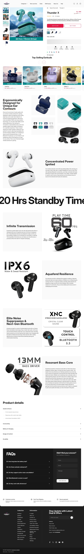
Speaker (19, 515)
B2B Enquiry (20, 539)
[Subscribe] (72, 517)
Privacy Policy (33, 519)
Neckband (19, 529)
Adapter (19, 519)
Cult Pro (7, 86)
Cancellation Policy (34, 525)
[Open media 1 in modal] (26, 24)
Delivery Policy (33, 521)
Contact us (32, 517)
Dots (45, 86)
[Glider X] (71, 75)
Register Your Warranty (33, 532)
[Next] (40, 26)
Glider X (66, 86)
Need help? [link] (51, 54)
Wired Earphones (21, 523)
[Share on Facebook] (49, 52)
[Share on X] (51, 52)
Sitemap (31, 540)
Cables (19, 527)
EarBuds (19, 513)
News (31, 534)
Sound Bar (19, 521)
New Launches (20, 537)
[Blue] (56, 32)
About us (32, 515)
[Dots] (52, 75)
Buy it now (73, 25)
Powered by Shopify (15, 549)
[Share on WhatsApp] (47, 52)
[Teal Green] (48, 32)
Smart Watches (20, 525)
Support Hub (33, 538)
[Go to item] (6, 10)
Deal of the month (54, 8)
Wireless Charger (21, 531)
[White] (59, 32)
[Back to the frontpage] (47, 8)
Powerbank (20, 517)
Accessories (20, 533)
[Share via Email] (58, 52)
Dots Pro (27, 86)
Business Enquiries (34, 527)
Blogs (31, 536)
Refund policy (5, 551)
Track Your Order (34, 523)
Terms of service (11, 551)
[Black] (52, 32)
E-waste (31, 513)
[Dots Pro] (32, 75)
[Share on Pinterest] (56, 52)
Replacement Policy (34, 529)
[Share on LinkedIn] (54, 52)
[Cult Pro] (12, 75)
